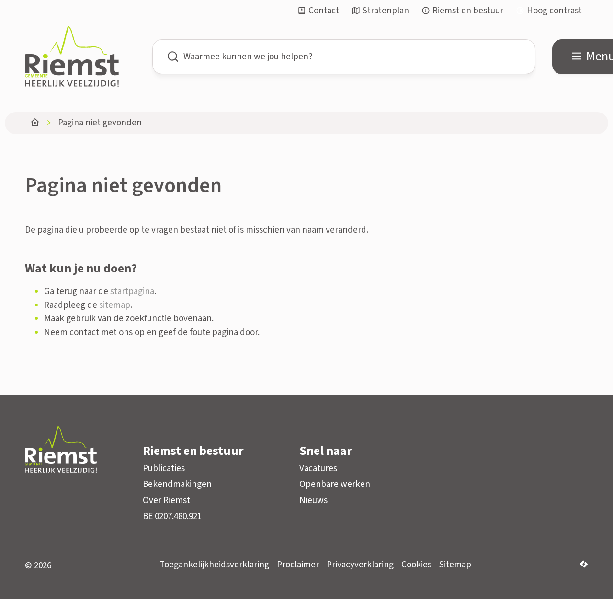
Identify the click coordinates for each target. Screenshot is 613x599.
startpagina (132, 291)
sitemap (114, 305)
